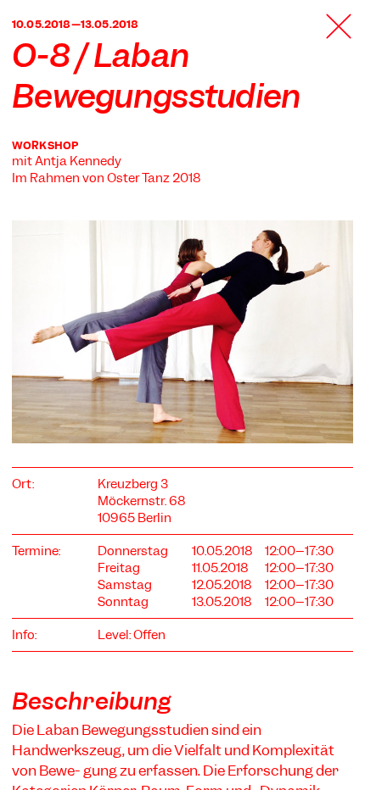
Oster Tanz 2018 (154, 178)
